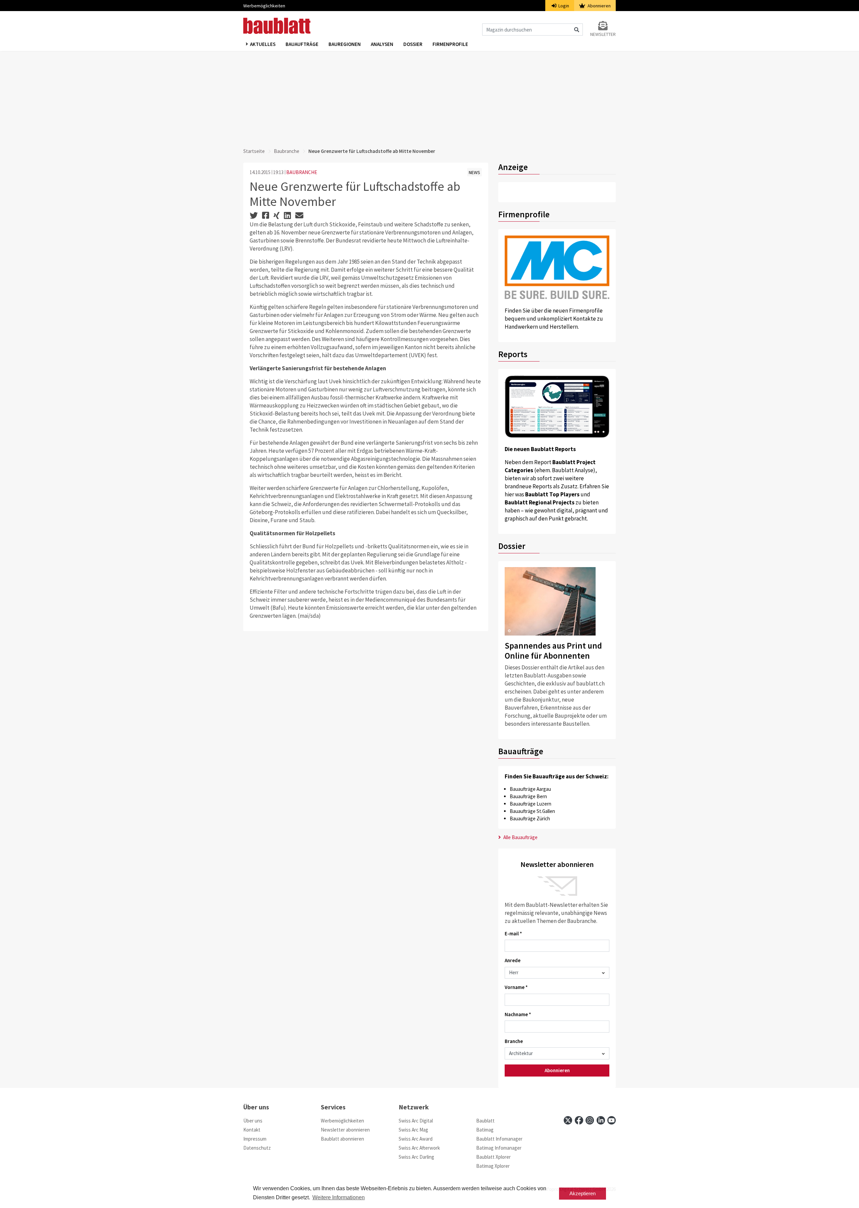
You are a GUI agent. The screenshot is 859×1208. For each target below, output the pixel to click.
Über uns (252, 1120)
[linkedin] (601, 1120)
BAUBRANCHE (301, 172)
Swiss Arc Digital (416, 1120)
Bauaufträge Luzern (530, 804)
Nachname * (518, 1014)
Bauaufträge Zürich (530, 818)
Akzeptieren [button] (582, 1193)
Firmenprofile (450, 44)
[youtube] (611, 1120)
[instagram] (590, 1120)
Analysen (382, 44)
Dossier (412, 44)
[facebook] (579, 1120)
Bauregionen (345, 44)
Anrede (512, 960)
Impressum (254, 1139)
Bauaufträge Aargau (530, 789)
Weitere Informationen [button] (338, 1197)
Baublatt (485, 1120)
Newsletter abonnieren (345, 1130)
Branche (514, 1041)
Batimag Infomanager (498, 1148)
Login (563, 6)
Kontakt (251, 1130)
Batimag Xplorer (493, 1166)
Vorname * (516, 987)
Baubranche (286, 151)
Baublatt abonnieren (342, 1139)
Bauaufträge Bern (528, 796)
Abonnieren (599, 6)
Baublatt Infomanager (499, 1139)
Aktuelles (262, 44)
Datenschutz (257, 1148)
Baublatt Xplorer (493, 1157)
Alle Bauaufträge (520, 837)
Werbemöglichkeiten (264, 6)
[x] (568, 1120)
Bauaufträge (302, 44)
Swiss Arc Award (416, 1139)
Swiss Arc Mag (413, 1130)
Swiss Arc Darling (416, 1157)
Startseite (254, 151)
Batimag (485, 1130)
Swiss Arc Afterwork (419, 1148)
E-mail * (513, 933)
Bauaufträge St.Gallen (532, 811)
